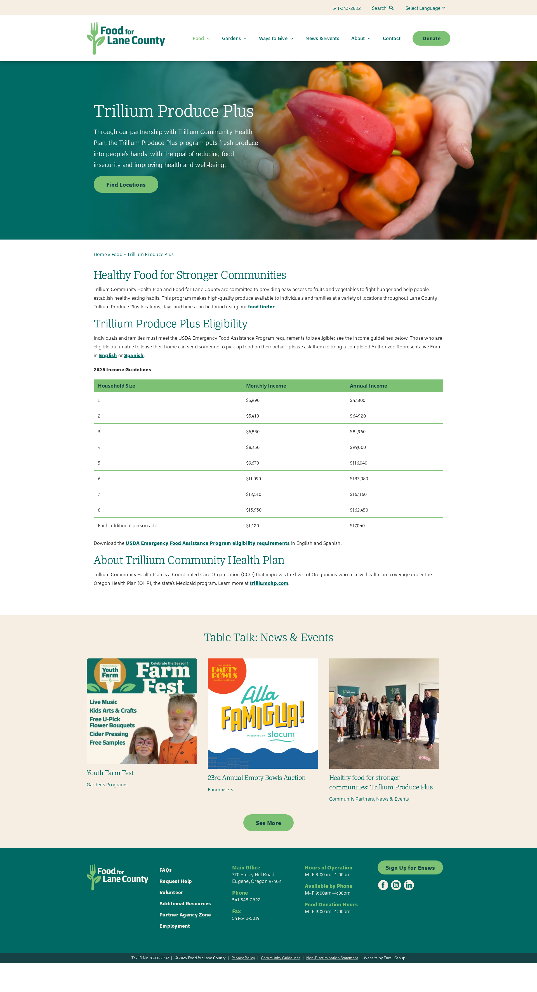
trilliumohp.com (269, 583)
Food (117, 254)
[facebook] (383, 885)
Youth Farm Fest (110, 772)
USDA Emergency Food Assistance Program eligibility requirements (208, 543)
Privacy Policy (243, 957)
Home (100, 254)
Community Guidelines (280, 957)
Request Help (175, 881)
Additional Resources (185, 903)
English (108, 355)
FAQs (165, 869)
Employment (174, 925)
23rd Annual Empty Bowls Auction (256, 777)
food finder (261, 306)
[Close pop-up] (527, 905)
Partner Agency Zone (185, 914)
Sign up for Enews (486, 967)
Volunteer (171, 892)
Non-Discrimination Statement (332, 957)
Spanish (134, 355)
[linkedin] (409, 885)
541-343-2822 (246, 899)
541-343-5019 (246, 918)
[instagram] (396, 885)
